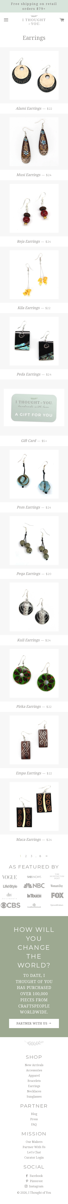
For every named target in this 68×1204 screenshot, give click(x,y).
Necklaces (34, 1091)
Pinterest (36, 1181)
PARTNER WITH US (32, 1023)
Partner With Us (34, 1147)
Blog (34, 1114)
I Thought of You (39, 1192)
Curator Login (34, 1157)
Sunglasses (34, 1096)
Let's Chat (34, 1152)
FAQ (34, 1124)
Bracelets (34, 1081)
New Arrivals (34, 1065)
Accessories (34, 1070)
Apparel (34, 1075)
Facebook (36, 1176)
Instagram (35, 1186)
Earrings (34, 1086)
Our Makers (34, 1142)
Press (34, 1119)
